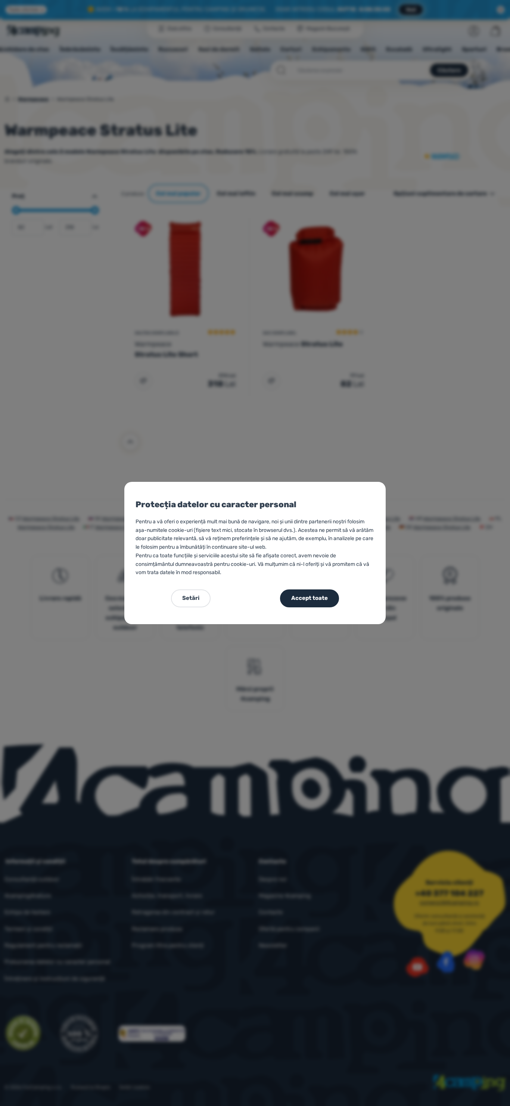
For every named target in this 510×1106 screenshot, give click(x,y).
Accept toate (309, 598)
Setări (190, 598)
